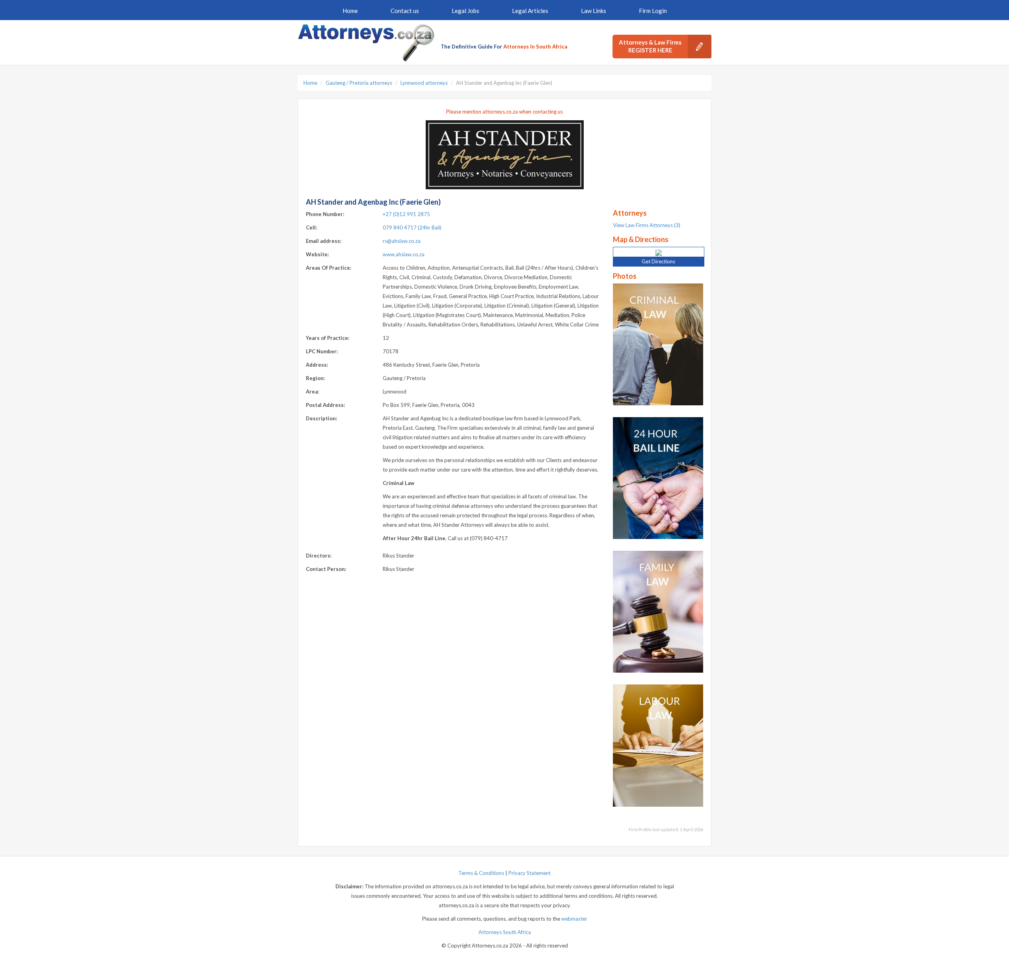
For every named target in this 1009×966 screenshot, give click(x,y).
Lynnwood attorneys (424, 83)
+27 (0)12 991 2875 (406, 214)
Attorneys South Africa (504, 932)
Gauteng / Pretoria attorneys (359, 83)
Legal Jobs (465, 10)
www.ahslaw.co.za (403, 254)
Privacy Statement (529, 873)
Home (350, 10)
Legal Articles (530, 10)
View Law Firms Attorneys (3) (646, 225)
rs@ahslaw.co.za (402, 241)
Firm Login (653, 10)
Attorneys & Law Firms (650, 46)
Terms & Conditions (481, 873)
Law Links (593, 10)
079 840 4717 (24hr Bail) (412, 227)
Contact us (405, 10)
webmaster (574, 919)
